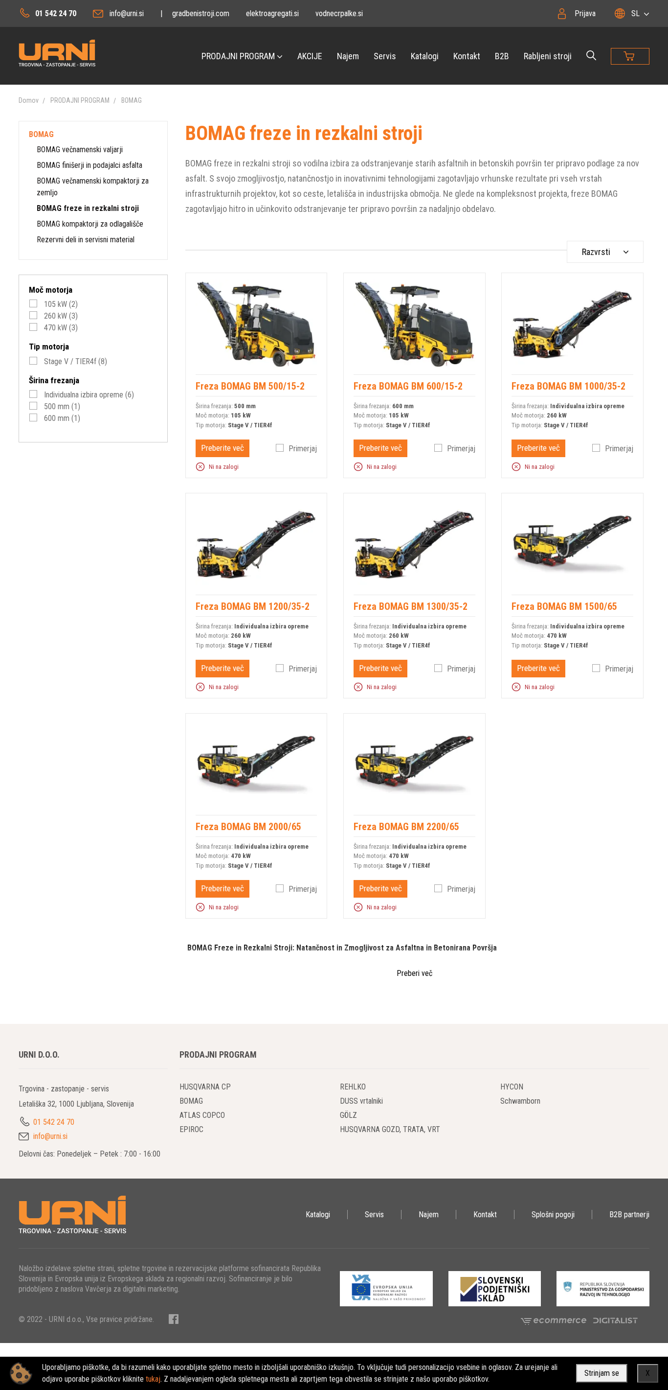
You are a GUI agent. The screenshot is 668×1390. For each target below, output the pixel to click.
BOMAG (131, 100)
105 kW (60, 304)
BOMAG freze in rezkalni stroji (88, 208)
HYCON (511, 1086)
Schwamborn (520, 1101)
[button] (200, 466)
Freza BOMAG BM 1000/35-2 (568, 386)
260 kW (60, 316)
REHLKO (353, 1086)
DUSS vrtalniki (361, 1101)
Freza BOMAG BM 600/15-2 (408, 386)
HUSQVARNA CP (205, 1086)
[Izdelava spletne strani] (615, 1320)
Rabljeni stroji (548, 56)
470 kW (60, 327)
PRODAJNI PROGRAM (238, 56)
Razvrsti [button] (596, 252)
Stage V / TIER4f (74, 361)
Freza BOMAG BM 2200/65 (406, 827)
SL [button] (635, 13)
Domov (29, 100)
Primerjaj (303, 448)
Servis (385, 56)
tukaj (153, 1379)
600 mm (61, 418)
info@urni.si (127, 13)
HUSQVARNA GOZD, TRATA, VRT (390, 1129)
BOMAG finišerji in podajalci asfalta (89, 165)
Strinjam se (601, 1373)
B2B (502, 56)
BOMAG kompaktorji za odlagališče (90, 224)
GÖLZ (348, 1115)
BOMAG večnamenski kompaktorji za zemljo (93, 186)
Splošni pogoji (553, 1214)
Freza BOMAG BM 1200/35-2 (253, 606)
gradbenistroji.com (200, 13)
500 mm (61, 406)
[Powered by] (557, 1320)
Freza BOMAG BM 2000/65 (248, 827)
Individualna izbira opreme (88, 394)
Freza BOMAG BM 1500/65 (564, 606)
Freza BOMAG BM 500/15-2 (250, 386)
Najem (348, 56)
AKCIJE (309, 56)
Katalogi (425, 56)
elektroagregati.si (272, 13)
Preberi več (414, 973)
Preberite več (222, 448)
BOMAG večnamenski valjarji (80, 149)
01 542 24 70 (55, 13)
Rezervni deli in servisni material (85, 239)
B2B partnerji (629, 1214)
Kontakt (466, 56)
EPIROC (191, 1129)
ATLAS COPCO (202, 1115)
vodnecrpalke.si (339, 13)
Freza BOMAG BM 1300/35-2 (411, 606)
